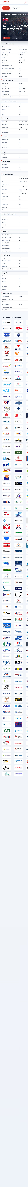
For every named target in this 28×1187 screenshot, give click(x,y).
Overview (6, 8)
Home (5, 14)
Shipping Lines (16, 8)
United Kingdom (21, 14)
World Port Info (12, 14)
